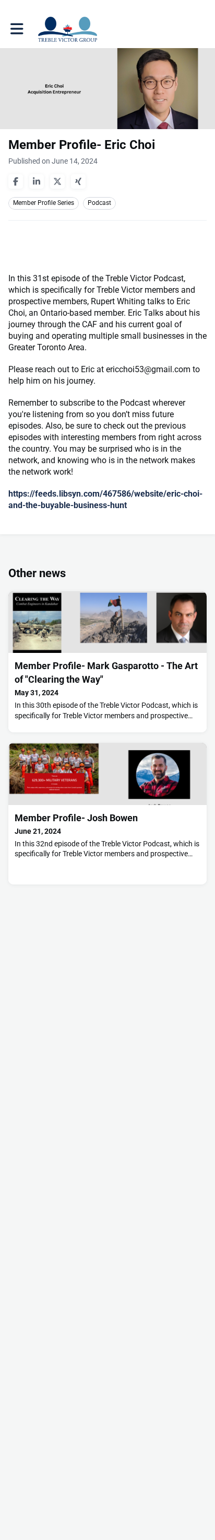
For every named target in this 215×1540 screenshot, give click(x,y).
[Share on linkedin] (36, 181)
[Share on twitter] (57, 181)
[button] (16, 29)
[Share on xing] (78, 181)
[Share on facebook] (15, 181)
